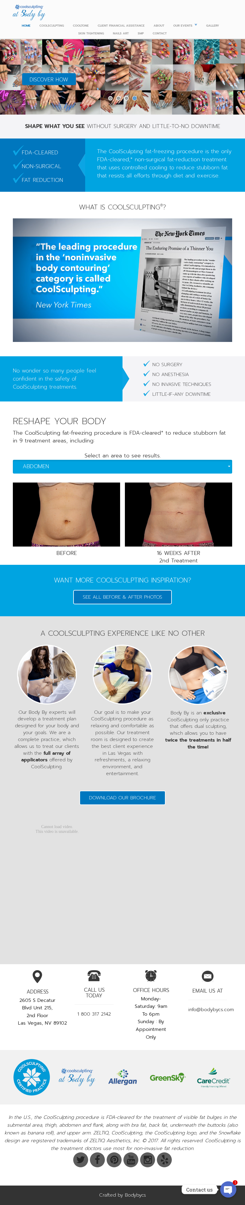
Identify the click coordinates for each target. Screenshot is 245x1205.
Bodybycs (135, 1195)
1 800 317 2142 (94, 1014)
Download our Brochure (122, 797)
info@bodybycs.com (211, 1009)
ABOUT (159, 25)
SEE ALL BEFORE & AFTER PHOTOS (122, 597)
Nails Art (121, 33)
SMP (141, 33)
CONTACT (160, 33)
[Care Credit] (213, 1077)
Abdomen (36, 466)
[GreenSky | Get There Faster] (168, 1077)
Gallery (212, 25)
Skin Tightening (91, 33)
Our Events (182, 25)
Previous (17, 76)
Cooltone (81, 25)
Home (26, 25)
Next (228, 76)
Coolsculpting (51, 25)
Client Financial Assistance (121, 25)
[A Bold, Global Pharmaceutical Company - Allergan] (122, 1077)
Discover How (49, 79)
